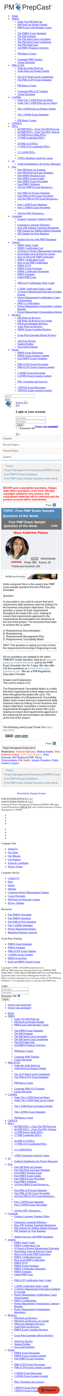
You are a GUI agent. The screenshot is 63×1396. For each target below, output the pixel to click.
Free (14, 166)
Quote (24, 736)
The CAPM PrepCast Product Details (36, 108)
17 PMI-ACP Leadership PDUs (33, 146)
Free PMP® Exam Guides (30, 178)
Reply (18, 736)
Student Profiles (25, 344)
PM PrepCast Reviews (29, 317)
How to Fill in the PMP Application (35, 256)
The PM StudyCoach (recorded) (33, 39)
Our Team (13, 852)
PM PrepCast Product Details (32, 24)
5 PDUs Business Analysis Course (35, 158)
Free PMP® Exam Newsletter (32, 181)
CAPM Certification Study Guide (34, 288)
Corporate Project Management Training (28, 892)
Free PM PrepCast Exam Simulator (35, 172)
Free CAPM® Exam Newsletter (33, 207)
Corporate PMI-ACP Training (32, 91)
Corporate (17, 216)
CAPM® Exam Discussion (31, 373)
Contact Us (13, 878)
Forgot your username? (46, 426)
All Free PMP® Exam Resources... (35, 187)
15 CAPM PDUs (26, 152)
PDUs (15, 126)
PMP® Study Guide (27, 245)
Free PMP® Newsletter (20, 914)
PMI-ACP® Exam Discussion (32, 364)
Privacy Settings (16, 903)
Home (15, 16)
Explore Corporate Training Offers (35, 219)
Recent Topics (11, 444)
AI (13, 161)
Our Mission (14, 856)
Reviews (16, 315)
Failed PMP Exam (26, 277)
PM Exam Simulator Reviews (32, 323)
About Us (13, 849)
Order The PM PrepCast (29, 21)
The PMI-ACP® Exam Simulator (34, 79)
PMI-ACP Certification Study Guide (36, 283)
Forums (7, 438)
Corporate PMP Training (29, 59)
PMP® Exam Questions (29, 268)
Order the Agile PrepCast (30, 68)
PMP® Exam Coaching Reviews (34, 329)
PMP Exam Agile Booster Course (34, 27)
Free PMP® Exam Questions (32, 358)
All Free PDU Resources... (31, 213)
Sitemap (12, 888)
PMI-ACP (25, 807)
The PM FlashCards (27, 45)
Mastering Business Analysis (22, 932)
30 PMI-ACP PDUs (27, 143)
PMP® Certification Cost (30, 248)
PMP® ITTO (24, 265)
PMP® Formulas (26, 274)
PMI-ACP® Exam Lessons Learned (35, 367)
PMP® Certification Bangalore (33, 271)
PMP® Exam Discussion (30, 352)
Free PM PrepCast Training (31, 169)
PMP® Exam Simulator (20, 944)
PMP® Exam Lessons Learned (33, 355)
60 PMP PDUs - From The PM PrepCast (38, 129)
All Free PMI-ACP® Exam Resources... (38, 198)
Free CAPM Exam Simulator (32, 204)
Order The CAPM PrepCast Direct (35, 100)
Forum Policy (10, 450)
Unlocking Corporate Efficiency (33, 225)
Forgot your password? (19, 1004)
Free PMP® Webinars (28, 184)
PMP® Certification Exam (30, 259)
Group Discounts (26, 62)
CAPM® (16, 97)
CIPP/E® (16, 123)
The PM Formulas (26, 36)
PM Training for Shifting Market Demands (39, 230)
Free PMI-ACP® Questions (22, 921)
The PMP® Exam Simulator (31, 33)
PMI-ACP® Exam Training (22, 951)
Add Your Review (26, 341)
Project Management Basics (22, 928)
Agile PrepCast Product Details (33, 71)
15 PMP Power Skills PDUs (31, 135)
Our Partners (14, 859)
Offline (35, 559)
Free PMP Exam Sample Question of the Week (31, 478)
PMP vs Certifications (28, 303)
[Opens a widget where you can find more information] (48, 1390)
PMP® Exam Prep (17, 958)
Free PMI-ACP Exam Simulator (33, 193)
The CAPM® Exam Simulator (33, 114)
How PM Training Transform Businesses (38, 227)
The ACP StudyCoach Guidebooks (35, 76)
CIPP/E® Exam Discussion (31, 387)
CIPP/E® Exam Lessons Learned (34, 390)
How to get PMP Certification (32, 262)
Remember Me (27, 428)
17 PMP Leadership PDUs (31, 137)
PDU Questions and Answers (32, 381)
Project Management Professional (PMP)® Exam (32, 470)
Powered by (23, 793)
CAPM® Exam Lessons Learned (34, 375)
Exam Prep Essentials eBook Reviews (36, 335)
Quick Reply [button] (9, 736)
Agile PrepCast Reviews (29, 326)
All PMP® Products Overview (33, 47)
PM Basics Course (26, 53)
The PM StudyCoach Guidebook (34, 42)
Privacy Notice (15, 866)
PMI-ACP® (18, 65)
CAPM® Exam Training (20, 954)
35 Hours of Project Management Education (39, 251)
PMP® (15, 18)
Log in (5, 999)
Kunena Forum (38, 793)
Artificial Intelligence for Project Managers (39, 164)
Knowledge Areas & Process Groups (36, 254)
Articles (16, 242)
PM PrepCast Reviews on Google (34, 320)
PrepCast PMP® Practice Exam (24, 961)
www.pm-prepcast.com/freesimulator (30, 661)
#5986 (54, 526)
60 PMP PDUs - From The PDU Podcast (38, 132)
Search (7, 457)
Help (10, 881)
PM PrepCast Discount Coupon (24, 899)
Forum (15, 349)
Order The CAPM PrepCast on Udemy (37, 103)
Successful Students (27, 346)
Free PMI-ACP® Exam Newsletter (35, 195)
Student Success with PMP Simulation (36, 239)
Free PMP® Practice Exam (31, 175)
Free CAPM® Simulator (20, 925)
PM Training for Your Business (33, 233)
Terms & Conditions (18, 863)
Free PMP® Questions (19, 918)
